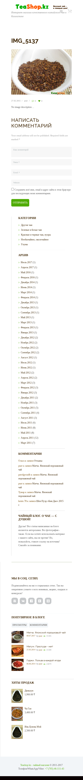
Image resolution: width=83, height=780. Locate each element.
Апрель (27, 267)
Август (27, 357)
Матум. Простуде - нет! (40, 646)
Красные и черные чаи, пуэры (36, 234)
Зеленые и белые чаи (31, 229)
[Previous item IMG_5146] (26, 72)
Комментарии (38, 625)
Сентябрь (28, 312)
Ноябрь (27, 342)
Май (26, 272)
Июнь (26, 287)
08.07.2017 (31, 636)
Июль (26, 262)
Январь (27, 332)
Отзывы (38, 460)
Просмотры (19, 625)
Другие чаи (26, 225)
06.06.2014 (31, 664)
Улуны (24, 244)
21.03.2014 (31, 650)
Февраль (28, 277)
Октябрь (28, 307)
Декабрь (27, 282)
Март (26, 292)
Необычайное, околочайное (35, 239)
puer (26, 101)
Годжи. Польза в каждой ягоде (44, 660)
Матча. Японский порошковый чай (46, 632)
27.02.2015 (16, 101)
